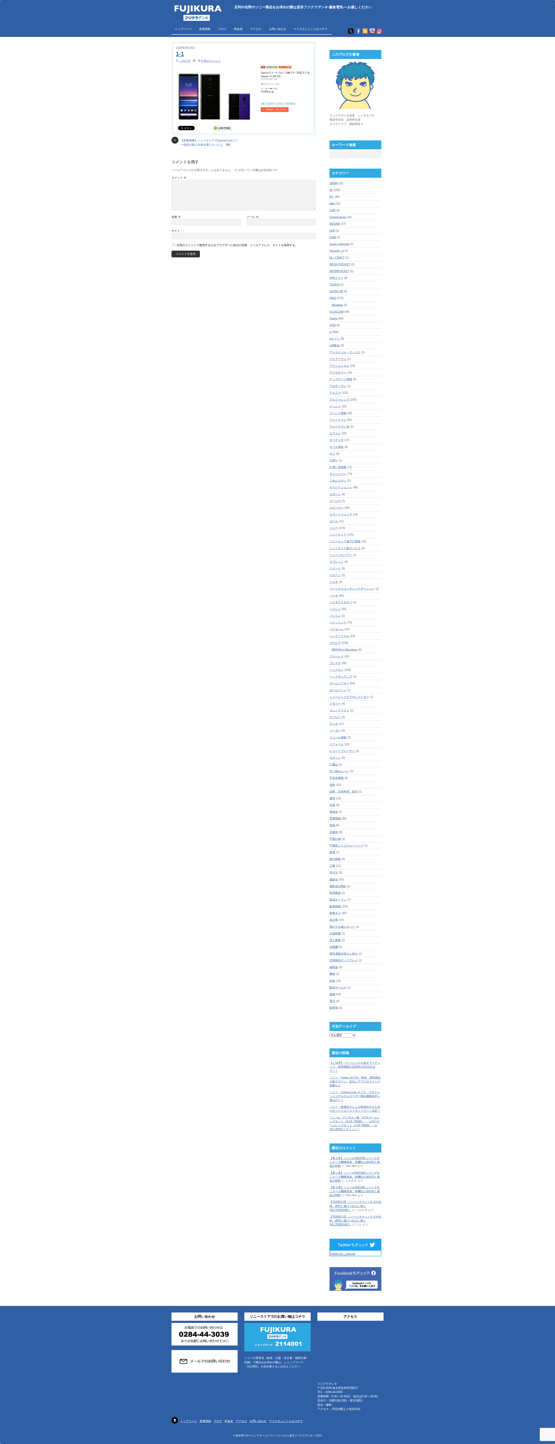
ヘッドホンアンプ (341, 676)
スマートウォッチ (341, 514)
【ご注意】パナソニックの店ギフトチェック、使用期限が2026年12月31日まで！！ (355, 1066)
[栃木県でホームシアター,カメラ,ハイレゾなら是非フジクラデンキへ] (197, 18)
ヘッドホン (337, 669)
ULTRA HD (336, 291)
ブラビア (335, 643)
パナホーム (337, 629)
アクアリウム (338, 359)
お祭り (334, 460)
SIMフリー (336, 278)
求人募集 (335, 940)
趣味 (332, 973)
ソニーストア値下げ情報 (345, 541)
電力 (332, 1001)
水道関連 (335, 933)
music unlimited (339, 244)
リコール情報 (338, 737)
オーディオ (337, 440)
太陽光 (334, 832)
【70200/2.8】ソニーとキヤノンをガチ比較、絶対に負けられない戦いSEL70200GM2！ (355, 1205)
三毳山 (334, 764)
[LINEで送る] (222, 128)
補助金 (334, 967)
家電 (332, 852)
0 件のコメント (211, 60)
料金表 (238, 29)
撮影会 (334, 879)
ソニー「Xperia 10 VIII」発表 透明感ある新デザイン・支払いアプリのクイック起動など (355, 1081)
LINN (333, 237)
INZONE (335, 223)
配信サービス (338, 987)
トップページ (183, 29)
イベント (335, 406)
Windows (337, 305)
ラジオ (334, 723)
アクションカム (339, 365)
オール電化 (337, 447)
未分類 (334, 919)
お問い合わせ (277, 29)
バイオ (334, 595)
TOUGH (335, 284)
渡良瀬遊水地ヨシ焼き (344, 953)
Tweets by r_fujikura (342, 1253)
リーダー (335, 730)
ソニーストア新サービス (345, 548)
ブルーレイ (337, 656)
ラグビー (335, 717)
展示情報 (335, 859)
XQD (333, 325)
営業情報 (335, 818)
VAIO (333, 298)
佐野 (332, 784)
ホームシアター (339, 683)
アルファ (335, 392)
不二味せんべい (339, 771)
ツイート (335, 568)
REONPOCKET (339, 271)
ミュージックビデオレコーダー (349, 697)
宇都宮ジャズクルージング (346, 845)
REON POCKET (340, 264)
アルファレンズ (339, 399)
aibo (332, 203)
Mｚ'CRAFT (337, 257)
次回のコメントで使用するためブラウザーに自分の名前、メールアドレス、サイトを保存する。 (237, 245)
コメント (178, 177)
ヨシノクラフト (339, 710)
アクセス (255, 29)
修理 (332, 798)
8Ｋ (332, 196)
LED (332, 230)
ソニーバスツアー (341, 555)
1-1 (180, 54)
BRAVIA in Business (344, 649)
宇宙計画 (335, 838)
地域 (332, 825)
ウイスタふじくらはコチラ (310, 29)
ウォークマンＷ (339, 426)
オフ (332, 453)
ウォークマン (338, 419)
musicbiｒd (337, 250)
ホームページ (338, 690)
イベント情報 (338, 413)
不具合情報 (337, 778)
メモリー (335, 703)
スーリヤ (335, 501)
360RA (334, 183)
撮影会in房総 (338, 886)
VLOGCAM (337, 311)
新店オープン (338, 899)
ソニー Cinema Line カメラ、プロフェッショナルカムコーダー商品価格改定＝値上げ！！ (355, 1096)
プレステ (335, 663)
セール (334, 521)
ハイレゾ (335, 609)
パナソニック (338, 622)
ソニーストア (338, 534)
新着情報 (205, 29)
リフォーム (337, 744)
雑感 (332, 994)
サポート (335, 494)
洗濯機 (334, 947)
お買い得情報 (338, 467)
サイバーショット (341, 487)
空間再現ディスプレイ (344, 960)
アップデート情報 (341, 379)
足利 (332, 980)
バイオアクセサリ (341, 602)
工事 (332, 865)
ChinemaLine (338, 217)
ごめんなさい (338, 480)
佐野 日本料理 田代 (344, 791)
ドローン (335, 575)
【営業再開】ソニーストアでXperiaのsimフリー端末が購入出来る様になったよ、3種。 (206, 142)
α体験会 (335, 345)
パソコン (335, 615)
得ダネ (334, 872)
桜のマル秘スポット (342, 926)
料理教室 (335, 893)
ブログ (222, 29)
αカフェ (335, 338)
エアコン (335, 433)
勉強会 (334, 811)
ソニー (334, 528)
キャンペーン (338, 473)
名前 (176, 217)
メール (252, 217)
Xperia (334, 318)
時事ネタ (335, 913)
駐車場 (334, 1007)
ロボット (335, 757)
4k (331, 190)
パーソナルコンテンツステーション (352, 588)
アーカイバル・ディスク (345, 352)
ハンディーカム (339, 636)
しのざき (185, 60)
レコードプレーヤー (342, 751)
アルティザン (338, 386)
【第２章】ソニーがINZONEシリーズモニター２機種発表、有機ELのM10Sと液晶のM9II (355, 1162)
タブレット (337, 561)
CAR (332, 210)
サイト (175, 230)
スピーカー (337, 507)
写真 (332, 805)
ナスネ (334, 582)
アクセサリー (338, 372)
